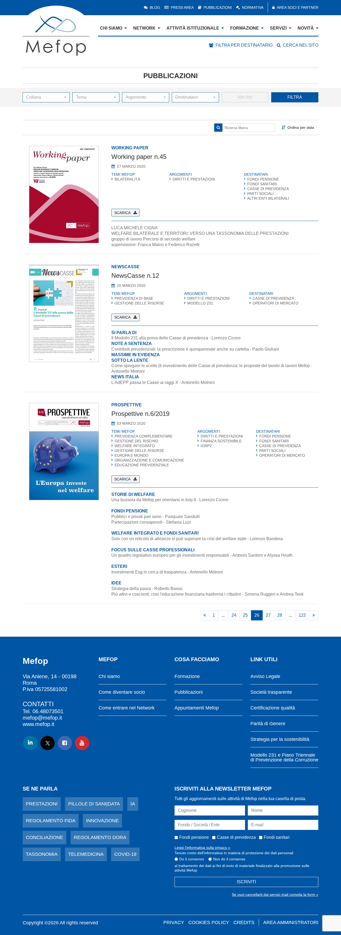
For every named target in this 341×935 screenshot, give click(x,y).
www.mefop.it (38, 724)
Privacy (173, 922)
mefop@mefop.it (42, 718)
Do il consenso (191, 859)
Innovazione (102, 820)
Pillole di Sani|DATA (94, 803)
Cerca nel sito (300, 45)
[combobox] (46, 97)
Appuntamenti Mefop (196, 708)
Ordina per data (300, 127)
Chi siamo (109, 676)
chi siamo (111, 28)
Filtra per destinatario (244, 45)
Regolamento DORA (100, 837)
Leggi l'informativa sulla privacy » (202, 847)
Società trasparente (271, 692)
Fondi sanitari (277, 837)
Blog (155, 7)
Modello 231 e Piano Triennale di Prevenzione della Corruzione (284, 758)
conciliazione (44, 837)
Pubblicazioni (218, 7)
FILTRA (294, 97)
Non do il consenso (229, 859)
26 (256, 615)
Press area (182, 7)
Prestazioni (42, 803)
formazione (244, 28)
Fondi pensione (194, 837)
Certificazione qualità (272, 708)
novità (306, 28)
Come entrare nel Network (127, 708)
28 (279, 615)
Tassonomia (42, 854)
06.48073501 (48, 711)
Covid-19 (125, 854)
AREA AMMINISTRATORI (290, 922)
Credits (243, 922)
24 (234, 615)
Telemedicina (86, 854)
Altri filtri (245, 97)
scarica (122, 213)
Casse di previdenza (236, 837)
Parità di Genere (267, 723)
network (144, 28)
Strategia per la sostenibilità (279, 739)
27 (268, 615)
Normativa (252, 7)
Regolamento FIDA (50, 820)
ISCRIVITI (246, 882)
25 (245, 615)
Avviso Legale (265, 676)
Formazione (187, 676)
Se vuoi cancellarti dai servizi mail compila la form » (275, 894)
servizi (278, 28)
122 (302, 615)
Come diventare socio (122, 692)
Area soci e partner (297, 7)
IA (133, 803)
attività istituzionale (193, 28)
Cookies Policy (208, 922)
